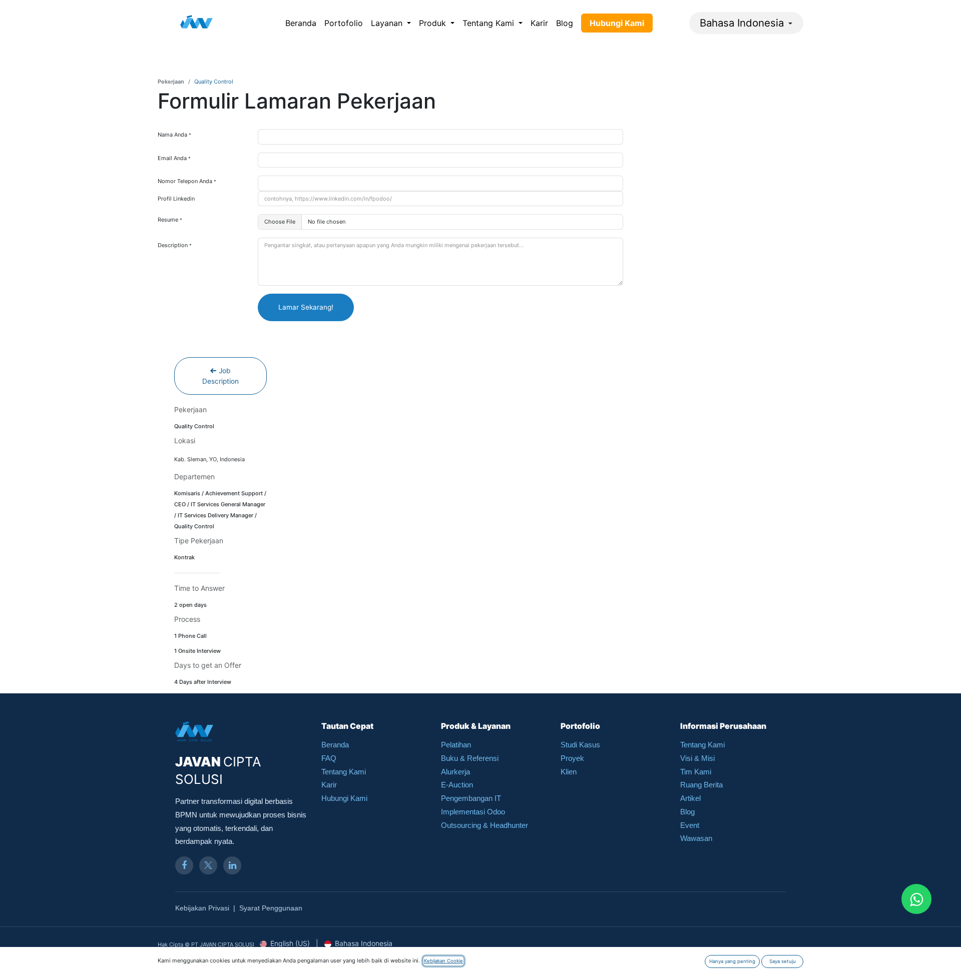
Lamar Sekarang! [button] (305, 307)
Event (689, 825)
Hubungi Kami (344, 798)
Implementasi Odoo (473, 811)
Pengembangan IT (471, 798)
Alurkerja (455, 771)
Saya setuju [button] (782, 961)
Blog (687, 811)
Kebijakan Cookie (443, 960)
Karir (329, 784)
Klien (569, 771)
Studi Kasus (580, 744)
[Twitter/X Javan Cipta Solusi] (208, 865)
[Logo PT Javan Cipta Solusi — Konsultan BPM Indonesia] (196, 23)
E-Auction (457, 784)
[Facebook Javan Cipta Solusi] (184, 865)
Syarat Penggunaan (270, 908)
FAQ (328, 758)
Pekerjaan (171, 81)
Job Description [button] (220, 376)
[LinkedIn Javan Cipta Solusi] (232, 865)
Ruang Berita (701, 784)
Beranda (335, 744)
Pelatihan (456, 744)
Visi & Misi (697, 758)
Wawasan (696, 838)
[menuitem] (300, 23)
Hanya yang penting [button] (732, 961)
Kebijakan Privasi (202, 908)
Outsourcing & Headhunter (484, 825)
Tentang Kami (343, 771)
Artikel (690, 798)
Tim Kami (695, 771)
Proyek (572, 758)
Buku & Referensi (470, 758)
